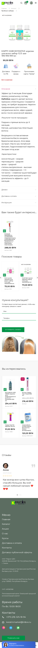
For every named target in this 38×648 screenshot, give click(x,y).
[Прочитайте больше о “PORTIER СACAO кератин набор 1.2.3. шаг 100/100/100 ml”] (22, 275)
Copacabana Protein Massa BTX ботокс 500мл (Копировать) (26, 427)
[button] (6, 519)
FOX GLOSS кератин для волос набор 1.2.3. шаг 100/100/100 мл (9, 280)
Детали (4, 190)
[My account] (31, 3)
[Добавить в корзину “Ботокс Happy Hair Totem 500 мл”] (22, 389)
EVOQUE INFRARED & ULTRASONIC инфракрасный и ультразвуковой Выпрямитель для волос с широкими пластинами (10, 239)
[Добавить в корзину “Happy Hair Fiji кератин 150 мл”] (5, 421)
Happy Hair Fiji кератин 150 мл (10, 425)
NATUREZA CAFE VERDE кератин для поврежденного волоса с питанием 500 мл (10, 396)
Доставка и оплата (8, 196)
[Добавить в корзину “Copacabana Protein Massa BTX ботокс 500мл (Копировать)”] (22, 421)
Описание (5, 89)
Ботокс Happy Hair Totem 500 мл (27, 394)
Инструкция (6, 203)
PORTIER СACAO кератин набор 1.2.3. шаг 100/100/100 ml (27, 280)
